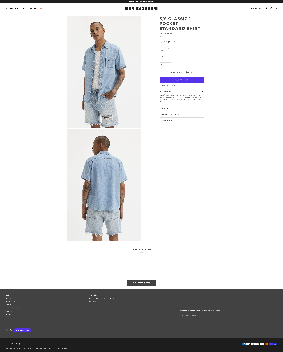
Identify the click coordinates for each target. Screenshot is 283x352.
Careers (8, 304)
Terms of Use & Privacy (13, 308)
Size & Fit (164, 109)
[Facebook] (7, 330)
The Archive (9, 314)
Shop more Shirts (141, 283)
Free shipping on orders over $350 (142, 1)
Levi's (161, 36)
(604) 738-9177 (93, 301)
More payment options (167, 85)
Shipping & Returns (12, 301)
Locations (41, 349)
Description (165, 91)
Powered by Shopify (57, 349)
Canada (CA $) (14, 344)
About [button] (9, 295)
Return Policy (167, 120)
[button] (23, 8)
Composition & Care (169, 114)
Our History (9, 298)
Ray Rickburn (13, 349)
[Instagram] (11, 330)
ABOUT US (30, 349)
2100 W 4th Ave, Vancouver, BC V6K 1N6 (101, 298)
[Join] (274, 315)
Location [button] (92, 295)
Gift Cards (9, 311)
